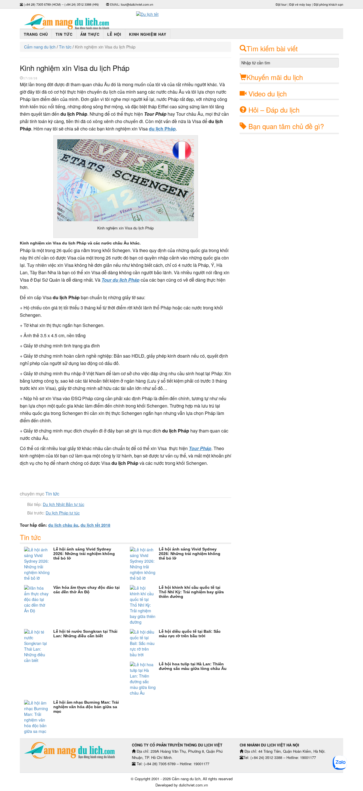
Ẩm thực (90, 34)
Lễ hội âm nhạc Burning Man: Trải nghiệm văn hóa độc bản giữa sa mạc (86, 707)
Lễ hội (114, 34)
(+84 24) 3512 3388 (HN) (81, 4)
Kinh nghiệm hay (147, 34)
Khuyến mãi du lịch (274, 77)
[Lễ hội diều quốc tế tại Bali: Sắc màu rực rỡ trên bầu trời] (144, 643)
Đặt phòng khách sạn (328, 4)
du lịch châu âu (63, 525)
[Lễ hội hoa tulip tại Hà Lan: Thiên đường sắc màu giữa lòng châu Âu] (144, 679)
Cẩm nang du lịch (40, 47)
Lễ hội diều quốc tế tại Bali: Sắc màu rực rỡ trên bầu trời (190, 633)
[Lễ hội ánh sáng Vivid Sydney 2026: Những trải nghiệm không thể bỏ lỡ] (38, 564)
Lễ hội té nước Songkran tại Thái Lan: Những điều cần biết (85, 633)
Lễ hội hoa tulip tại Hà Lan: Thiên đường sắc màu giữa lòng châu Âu (193, 666)
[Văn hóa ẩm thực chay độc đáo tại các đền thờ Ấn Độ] (38, 599)
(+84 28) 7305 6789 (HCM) (42, 4)
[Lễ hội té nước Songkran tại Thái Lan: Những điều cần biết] (38, 646)
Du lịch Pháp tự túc (63, 513)
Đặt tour (281, 4)
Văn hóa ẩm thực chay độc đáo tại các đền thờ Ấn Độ (86, 589)
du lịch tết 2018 (95, 525)
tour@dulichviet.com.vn (137, 4)
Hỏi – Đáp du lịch (273, 110)
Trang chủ (36, 34)
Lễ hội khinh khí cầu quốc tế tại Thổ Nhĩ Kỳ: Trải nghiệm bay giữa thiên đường (191, 592)
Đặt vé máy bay (300, 4)
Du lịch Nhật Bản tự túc (63, 504)
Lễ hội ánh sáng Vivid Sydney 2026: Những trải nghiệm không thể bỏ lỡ (84, 553)
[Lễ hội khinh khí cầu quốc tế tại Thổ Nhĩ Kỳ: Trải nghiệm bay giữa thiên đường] (144, 605)
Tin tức (64, 34)
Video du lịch (267, 93)
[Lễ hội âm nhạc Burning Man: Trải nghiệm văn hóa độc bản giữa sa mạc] (38, 717)
